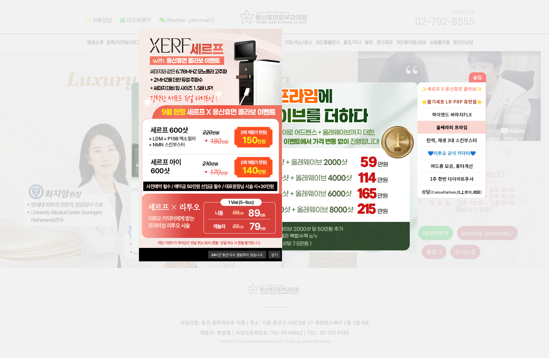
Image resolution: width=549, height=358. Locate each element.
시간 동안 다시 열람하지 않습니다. (237, 254)
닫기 (274, 254)
